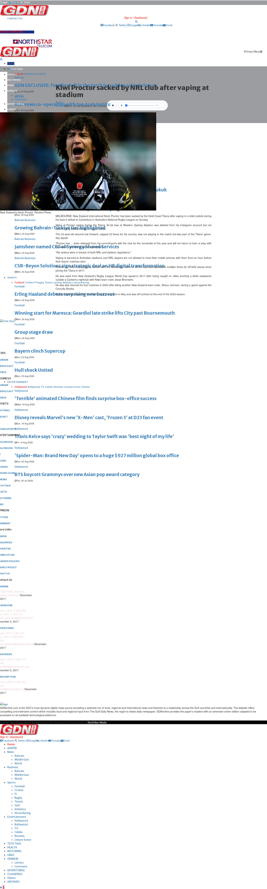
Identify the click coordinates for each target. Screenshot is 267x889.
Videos (11, 878)
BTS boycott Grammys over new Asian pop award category (77, 474)
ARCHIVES (13, 881)
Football (20, 786)
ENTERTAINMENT (17, 382)
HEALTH (12, 74)
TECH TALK (16, 69)
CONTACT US (15, 18)
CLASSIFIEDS (14, 874)
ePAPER (11, 109)
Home (10, 63)
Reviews (20, 836)
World (18, 763)
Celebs (19, 832)
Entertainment (16, 816)
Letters (19, 95)
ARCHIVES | (14, 2)
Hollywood (21, 820)
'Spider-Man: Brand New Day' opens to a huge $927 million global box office (97, 455)
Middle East (22, 759)
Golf (17, 805)
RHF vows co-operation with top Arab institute (65, 104)
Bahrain (19, 755)
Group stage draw (34, 332)
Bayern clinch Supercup (40, 351)
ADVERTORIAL (15, 103)
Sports (11, 782)
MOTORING (14, 79)
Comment (21, 99)
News (10, 752)
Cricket (19, 790)
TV (16, 828)
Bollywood (21, 824)
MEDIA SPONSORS (11, 31)
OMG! (10, 85)
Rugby (18, 797)
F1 (16, 794)
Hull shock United (34, 370)
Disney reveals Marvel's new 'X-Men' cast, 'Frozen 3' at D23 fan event (89, 417)
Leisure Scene (23, 839)
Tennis (19, 801)
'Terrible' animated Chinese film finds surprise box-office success (86, 398)
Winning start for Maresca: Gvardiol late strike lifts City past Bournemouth (95, 313)
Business (12, 767)
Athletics (20, 809)
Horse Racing (23, 813)
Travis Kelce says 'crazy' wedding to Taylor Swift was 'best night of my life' (94, 436)
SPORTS (12, 277)
